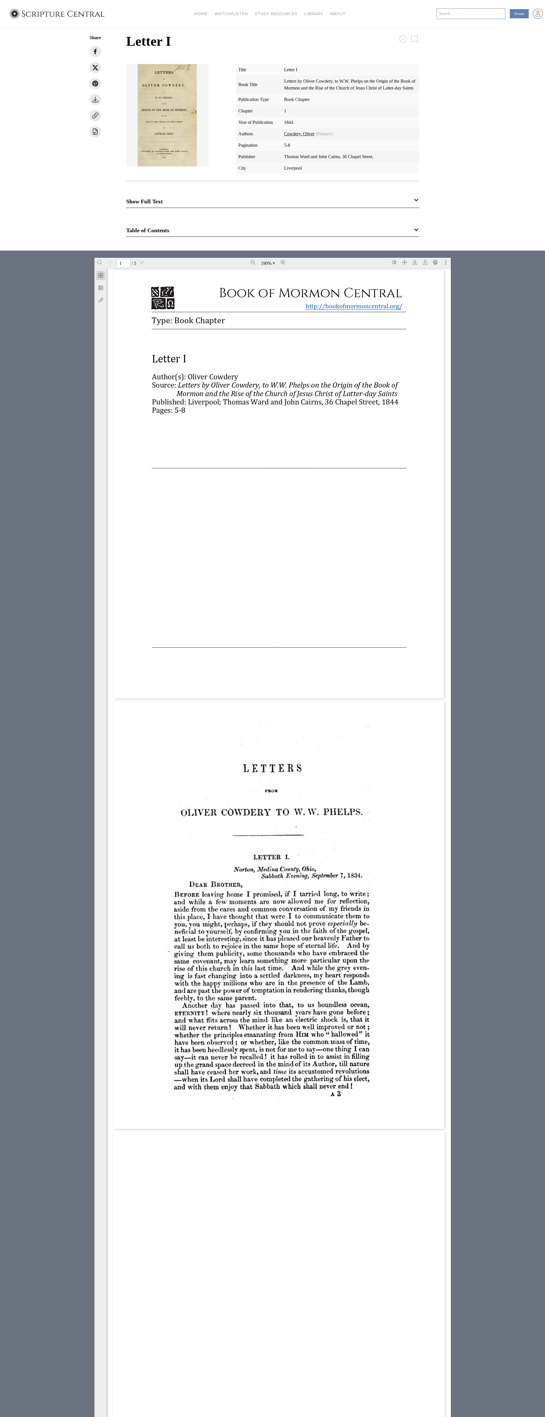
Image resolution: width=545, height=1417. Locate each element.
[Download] (425, 262)
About (337, 13)
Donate (519, 14)
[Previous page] (109, 262)
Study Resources (276, 13)
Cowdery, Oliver (299, 133)
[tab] (101, 276)
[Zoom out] (252, 262)
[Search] (99, 262)
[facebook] (95, 51)
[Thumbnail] (100, 275)
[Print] (435, 262)
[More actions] (445, 262)
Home (201, 13)
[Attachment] (100, 300)
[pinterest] (95, 83)
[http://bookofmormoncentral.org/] (357, 306)
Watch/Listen (231, 13)
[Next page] (141, 262)
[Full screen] (404, 262)
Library (313, 13)
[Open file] (414, 262)
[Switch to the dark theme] (394, 262)
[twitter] (95, 67)
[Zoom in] (283, 262)
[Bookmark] (100, 287)
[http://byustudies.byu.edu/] (220, 673)
